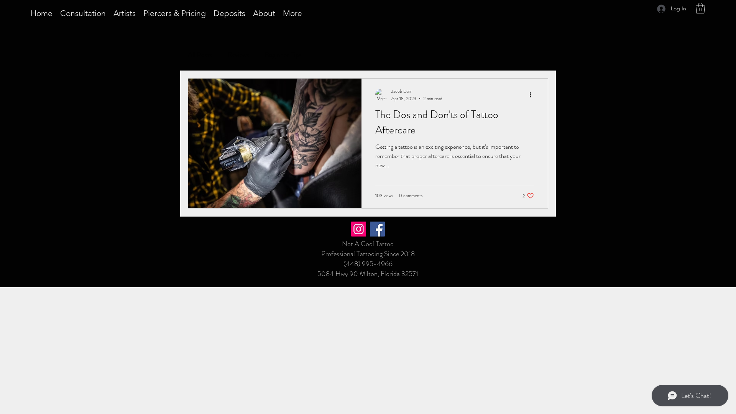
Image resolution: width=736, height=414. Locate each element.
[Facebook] (377, 229)
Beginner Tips (283, 55)
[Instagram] (358, 229)
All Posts (200, 55)
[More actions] (532, 94)
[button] (700, 8)
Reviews (239, 55)
